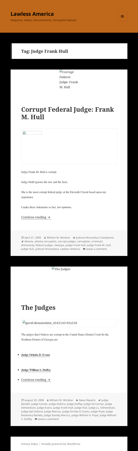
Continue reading (36, 217)
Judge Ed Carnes (94, 404)
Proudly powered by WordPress (60, 444)
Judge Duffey (74, 404)
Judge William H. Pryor (85, 415)
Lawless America (32, 13)
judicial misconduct (47, 249)
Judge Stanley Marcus (57, 415)
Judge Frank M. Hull (99, 245)
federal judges (44, 245)
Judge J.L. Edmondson (102, 407)
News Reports (87, 400)
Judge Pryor (97, 411)
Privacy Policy (29, 444)
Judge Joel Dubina (32, 411)
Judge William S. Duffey (36, 370)
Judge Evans (44, 407)
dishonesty (27, 245)
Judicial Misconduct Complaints (95, 237)
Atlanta (28, 241)
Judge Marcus (52, 411)
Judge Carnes (39, 404)
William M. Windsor (58, 237)
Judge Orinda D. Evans (35, 355)
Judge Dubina (57, 404)
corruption (83, 241)
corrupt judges (67, 241)
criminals (97, 241)
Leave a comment (96, 249)
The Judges (38, 307)
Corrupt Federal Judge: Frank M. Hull (67, 113)
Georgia (59, 245)
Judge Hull (27, 249)
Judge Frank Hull (76, 245)
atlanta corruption (45, 241)
